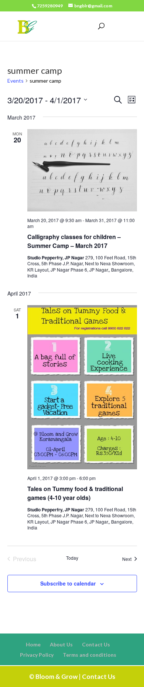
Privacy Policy (37, 655)
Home (33, 644)
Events (15, 80)
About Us (61, 644)
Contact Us (96, 644)
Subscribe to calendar (68, 583)
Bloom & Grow (56, 676)
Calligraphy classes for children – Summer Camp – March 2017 (74, 241)
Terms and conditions (89, 655)
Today (72, 558)
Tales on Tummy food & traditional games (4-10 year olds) (75, 493)
